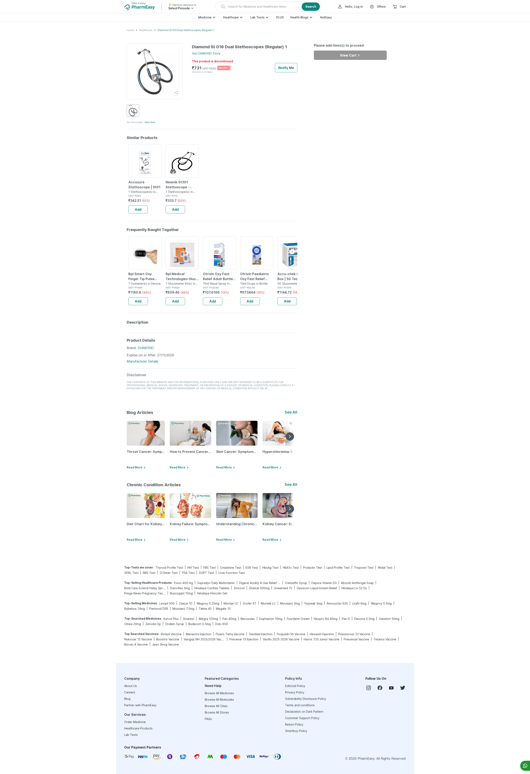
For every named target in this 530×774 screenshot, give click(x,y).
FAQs (208, 719)
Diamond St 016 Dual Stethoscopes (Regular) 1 (186, 30)
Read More (150, 122)
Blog (127, 698)
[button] (268, 7)
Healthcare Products (138, 728)
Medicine (205, 17)
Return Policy (294, 724)
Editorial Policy (295, 686)
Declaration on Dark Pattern (304, 711)
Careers (129, 692)
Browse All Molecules (219, 699)
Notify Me (286, 68)
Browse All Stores (217, 712)
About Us (130, 686)
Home (130, 30)
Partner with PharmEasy (140, 705)
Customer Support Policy (302, 718)
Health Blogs (299, 17)
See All (291, 412)
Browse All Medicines (219, 693)
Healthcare (231, 17)
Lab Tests (257, 17)
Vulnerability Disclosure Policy (305, 698)
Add (138, 209)
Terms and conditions (300, 705)
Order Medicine (135, 722)
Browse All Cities (216, 706)
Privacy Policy (294, 692)
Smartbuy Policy (296, 731)
